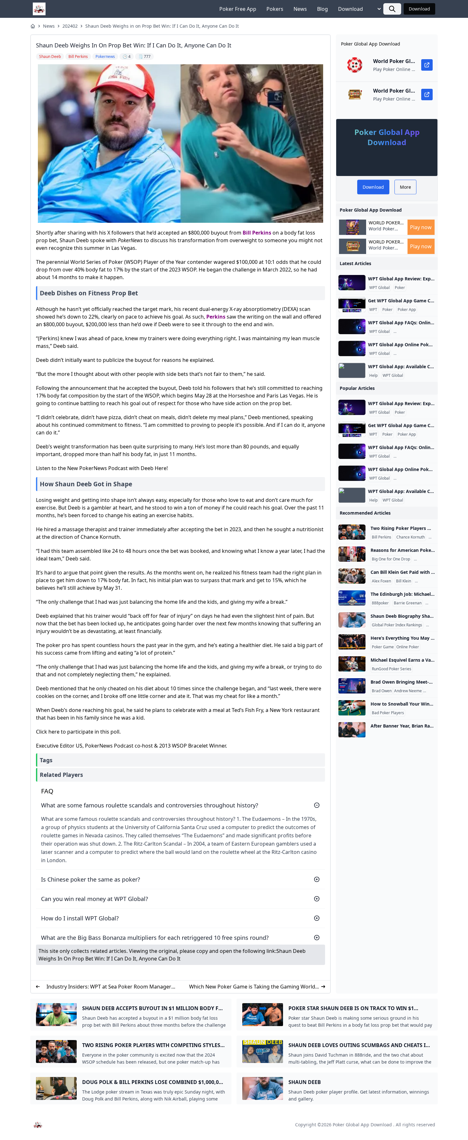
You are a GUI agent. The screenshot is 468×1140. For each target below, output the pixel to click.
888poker (380, 603)
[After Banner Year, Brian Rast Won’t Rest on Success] (351, 729)
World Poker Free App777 (382, 232)
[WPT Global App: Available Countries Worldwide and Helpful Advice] (351, 370)
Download (350, 8)
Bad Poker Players (388, 712)
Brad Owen (382, 690)
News (300, 8)
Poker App (407, 309)
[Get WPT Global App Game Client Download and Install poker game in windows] (351, 304)
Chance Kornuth (410, 537)
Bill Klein (403, 581)
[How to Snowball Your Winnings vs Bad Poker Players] (351, 707)
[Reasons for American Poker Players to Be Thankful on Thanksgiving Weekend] (351, 554)
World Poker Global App (384, 223)
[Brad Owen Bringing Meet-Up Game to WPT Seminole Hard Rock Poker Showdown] (351, 685)
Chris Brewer (426, 559)
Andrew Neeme (408, 690)
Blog (322, 8)
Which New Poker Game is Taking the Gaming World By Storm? (252, 986)
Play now (421, 227)
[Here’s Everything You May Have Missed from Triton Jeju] (351, 642)
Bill (247, 232)
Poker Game (383, 647)
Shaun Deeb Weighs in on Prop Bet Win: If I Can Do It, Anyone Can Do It (162, 26)
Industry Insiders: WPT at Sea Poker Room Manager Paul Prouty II (108, 986)
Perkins (261, 232)
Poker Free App (237, 8)
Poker (400, 287)
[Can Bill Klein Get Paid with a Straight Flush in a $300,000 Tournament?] (351, 576)
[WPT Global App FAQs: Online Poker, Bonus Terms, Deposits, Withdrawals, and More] (351, 326)
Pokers (274, 8)
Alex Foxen (381, 581)
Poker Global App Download (362, 1125)
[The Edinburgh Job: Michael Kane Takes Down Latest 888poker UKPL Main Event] (351, 598)
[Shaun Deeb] (351, 620)
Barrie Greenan (408, 603)
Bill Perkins (381, 537)
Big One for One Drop (391, 559)
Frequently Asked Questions (419, 331)
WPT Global (379, 287)
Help (373, 375)
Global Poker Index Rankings (397, 625)
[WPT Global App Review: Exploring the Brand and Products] (351, 282)
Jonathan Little (428, 581)
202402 (70, 26)
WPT (373, 309)
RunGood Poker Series (391, 669)
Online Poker (407, 647)
